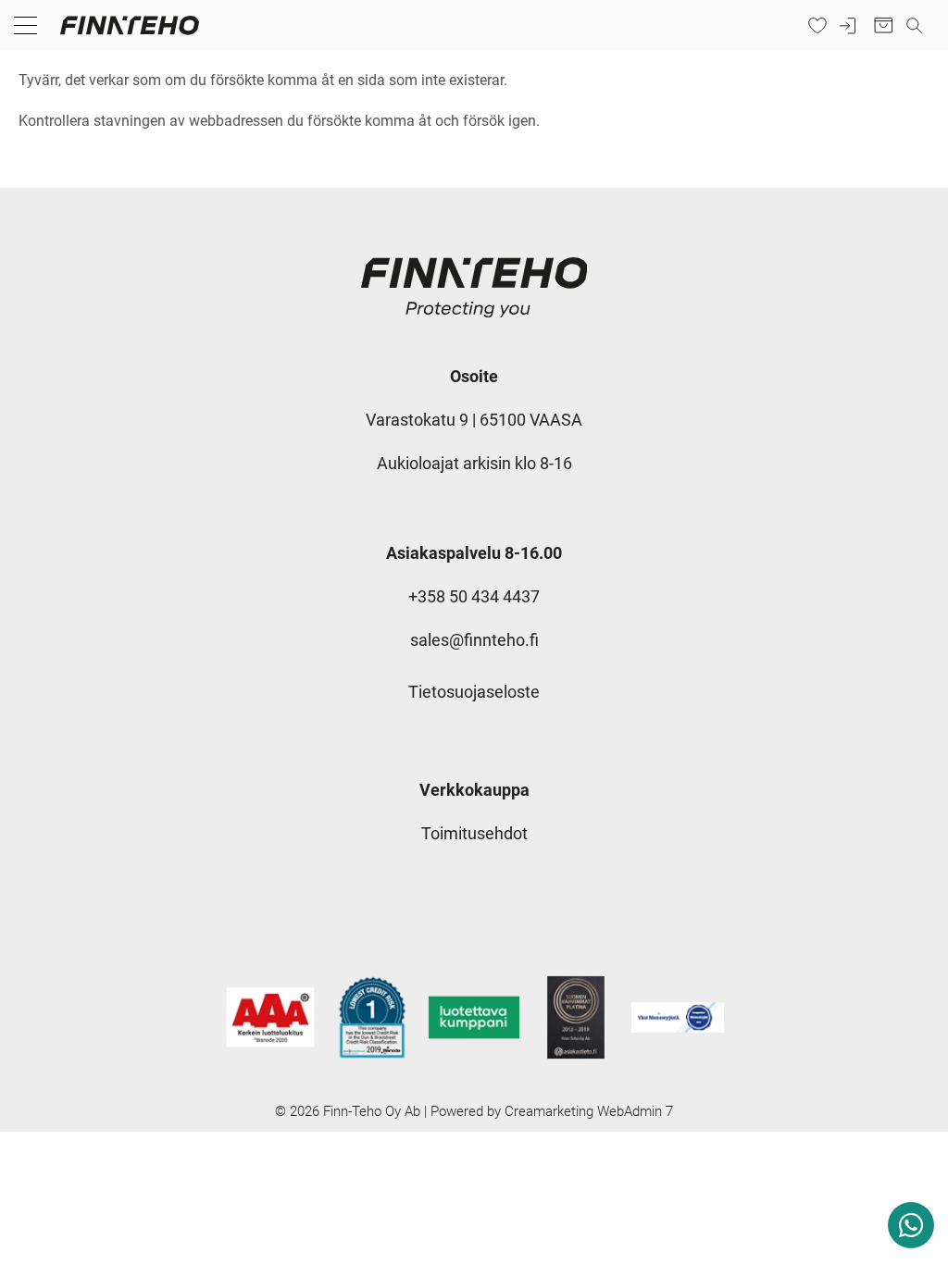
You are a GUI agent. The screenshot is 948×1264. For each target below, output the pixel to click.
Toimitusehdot (474, 833)
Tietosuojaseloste (474, 691)
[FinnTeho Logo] (129, 34)
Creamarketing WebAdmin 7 (589, 1111)
